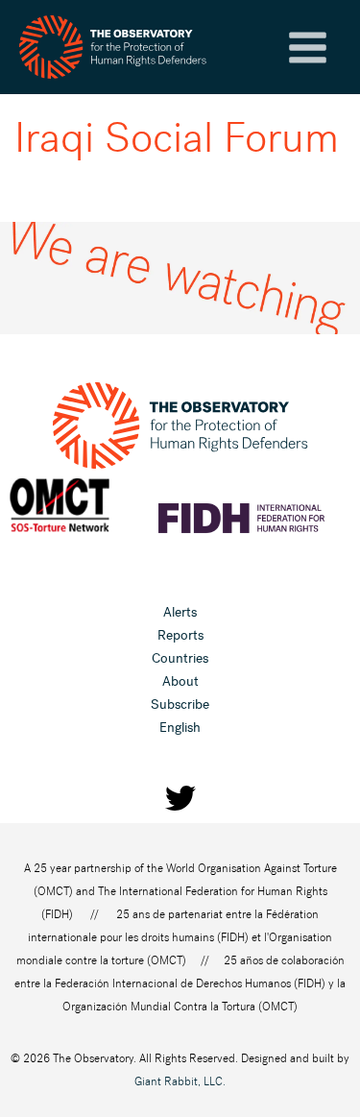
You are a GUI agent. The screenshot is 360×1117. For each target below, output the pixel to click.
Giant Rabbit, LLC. (180, 1081)
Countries (180, 658)
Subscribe (180, 704)
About (180, 681)
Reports (180, 635)
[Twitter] (180, 798)
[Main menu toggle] (308, 47)
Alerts (180, 612)
